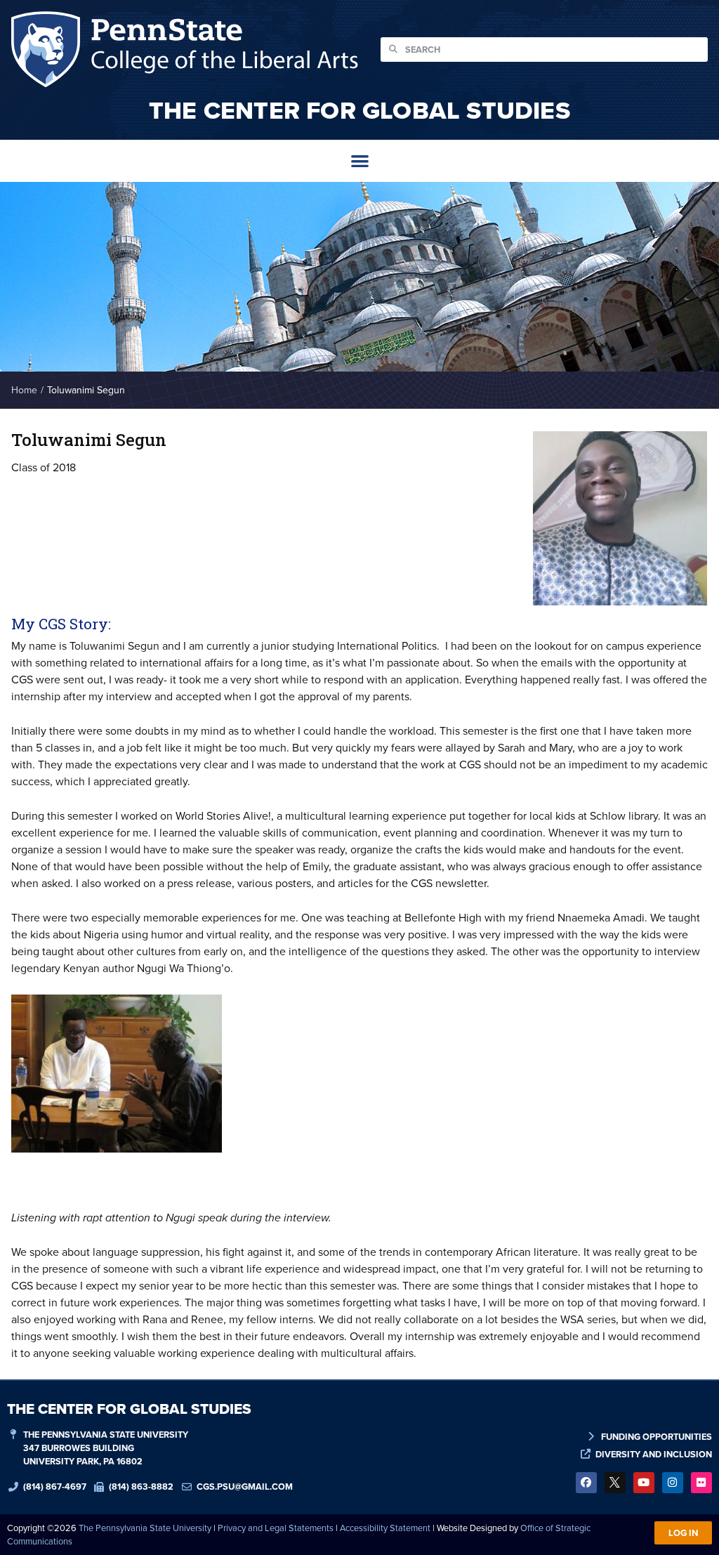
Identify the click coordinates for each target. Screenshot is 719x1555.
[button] (359, 161)
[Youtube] (643, 1482)
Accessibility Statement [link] (385, 1528)
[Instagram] (672, 1482)
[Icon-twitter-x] (615, 1482)
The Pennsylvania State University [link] (145, 1528)
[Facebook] (586, 1482)
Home (24, 390)
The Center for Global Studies (359, 110)
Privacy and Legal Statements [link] (276, 1528)
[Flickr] (701, 1482)
